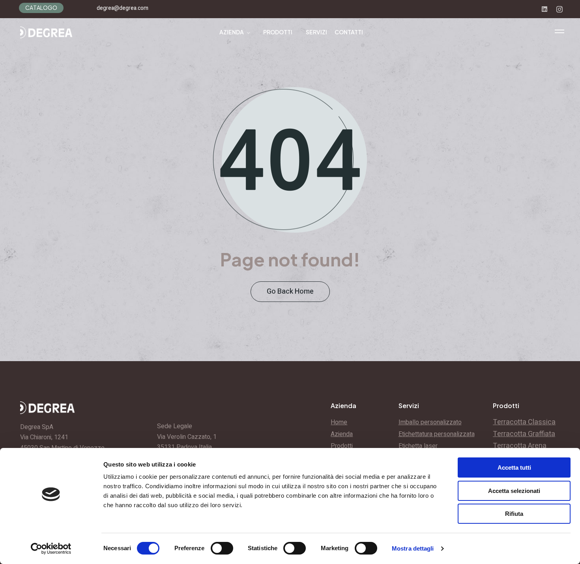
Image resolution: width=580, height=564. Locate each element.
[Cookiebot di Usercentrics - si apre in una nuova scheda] (51, 549)
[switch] (222, 548)
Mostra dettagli (413, 548)
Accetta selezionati (514, 490)
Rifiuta (514, 513)
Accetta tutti (514, 467)
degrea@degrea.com (122, 8)
